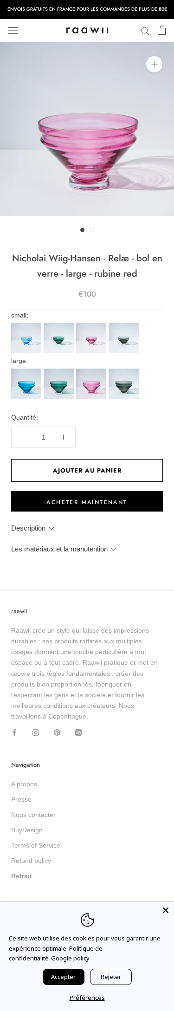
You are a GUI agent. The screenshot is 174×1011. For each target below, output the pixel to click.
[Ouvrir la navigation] (13, 30)
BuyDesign (27, 830)
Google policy (70, 958)
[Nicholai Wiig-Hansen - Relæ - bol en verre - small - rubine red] (92, 326)
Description (28, 528)
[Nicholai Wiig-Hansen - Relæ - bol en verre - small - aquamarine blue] (27, 326)
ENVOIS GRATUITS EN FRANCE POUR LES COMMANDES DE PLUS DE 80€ (87, 9)
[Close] (165, 910)
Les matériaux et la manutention (59, 549)
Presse (21, 799)
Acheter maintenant (86, 502)
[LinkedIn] (78, 732)
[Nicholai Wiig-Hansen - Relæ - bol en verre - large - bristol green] (60, 371)
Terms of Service (35, 845)
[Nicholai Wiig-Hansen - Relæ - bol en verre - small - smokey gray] (125, 326)
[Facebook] (14, 732)
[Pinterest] (57, 732)
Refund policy (31, 860)
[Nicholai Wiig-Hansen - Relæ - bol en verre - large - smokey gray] (125, 371)
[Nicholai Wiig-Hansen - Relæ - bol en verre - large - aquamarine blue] (27, 371)
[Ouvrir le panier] (162, 30)
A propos (24, 784)
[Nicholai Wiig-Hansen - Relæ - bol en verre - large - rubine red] (92, 371)
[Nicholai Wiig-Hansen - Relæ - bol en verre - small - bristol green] (60, 326)
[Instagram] (35, 732)
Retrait (21, 876)
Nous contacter (33, 814)
